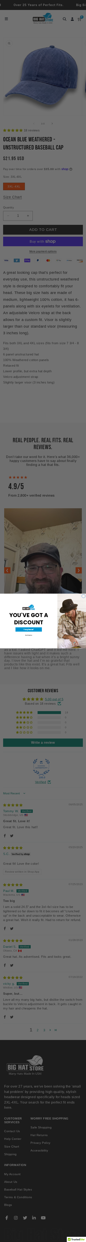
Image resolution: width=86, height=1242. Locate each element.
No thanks (28, 635)
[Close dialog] (83, 596)
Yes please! (29, 629)
